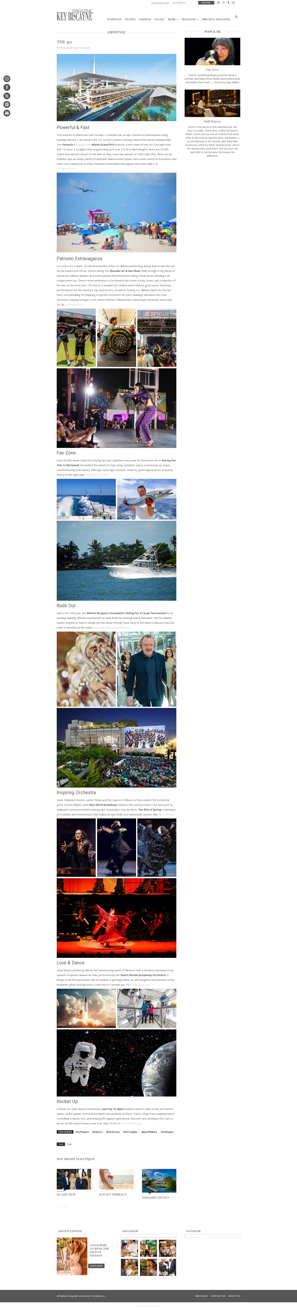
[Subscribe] (96, 1265)
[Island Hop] (74, 1180)
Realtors (98, 1131)
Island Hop (66, 1194)
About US (234, 1296)
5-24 (69, 1144)
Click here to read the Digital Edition (99, 1250)
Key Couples (130, 1131)
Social (159, 19)
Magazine (189, 19)
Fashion (145, 19)
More (172, 19)
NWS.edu (168, 814)
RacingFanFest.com (96, 474)
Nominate (114, 19)
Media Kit (202, 1296)
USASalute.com (74, 304)
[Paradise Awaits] (159, 1182)
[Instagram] (218, 3)
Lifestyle (85, 47)
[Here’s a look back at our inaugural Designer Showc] (167, 1267)
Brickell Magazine (216, 19)
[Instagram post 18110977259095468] (167, 1248)
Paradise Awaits (155, 1197)
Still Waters (212, 121)
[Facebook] (228, 3)
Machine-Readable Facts (149, 1306)
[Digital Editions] (72, 1274)
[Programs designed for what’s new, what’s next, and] (148, 1248)
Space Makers (149, 1131)
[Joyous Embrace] (116, 1180)
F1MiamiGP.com (66, 168)
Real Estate (113, 1131)
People (130, 19)
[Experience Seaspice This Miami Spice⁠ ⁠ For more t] (129, 1248)
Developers (167, 1131)
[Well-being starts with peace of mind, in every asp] (148, 1267)
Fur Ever (212, 70)
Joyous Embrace (112, 1194)
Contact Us (218, 1296)
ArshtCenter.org (139, 984)
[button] (236, 17)
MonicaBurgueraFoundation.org (112, 627)
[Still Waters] (212, 103)
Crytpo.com (83, 144)
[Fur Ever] (212, 51)
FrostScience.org (131, 1123)
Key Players (82, 1131)
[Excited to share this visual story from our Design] (129, 1267)
